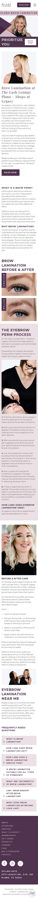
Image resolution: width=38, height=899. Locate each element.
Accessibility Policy (22, 891)
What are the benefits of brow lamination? (20, 782)
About (5, 823)
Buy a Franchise (10, 851)
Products (7, 842)
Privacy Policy (9, 889)
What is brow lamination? (14, 740)
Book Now (24, 5)
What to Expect (10, 832)
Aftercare (7, 826)
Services (6, 829)
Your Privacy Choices (21, 889)
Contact (6, 855)
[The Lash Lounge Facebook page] (4, 863)
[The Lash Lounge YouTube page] (20, 863)
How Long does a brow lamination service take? (16, 760)
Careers (6, 845)
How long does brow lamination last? (19, 749)
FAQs (4, 848)
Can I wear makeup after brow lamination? (17, 793)
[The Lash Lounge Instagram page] (12, 863)
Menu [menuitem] (34, 4)
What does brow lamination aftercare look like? (19, 805)
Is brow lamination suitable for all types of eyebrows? (20, 772)
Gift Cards (8, 839)
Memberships (9, 835)
